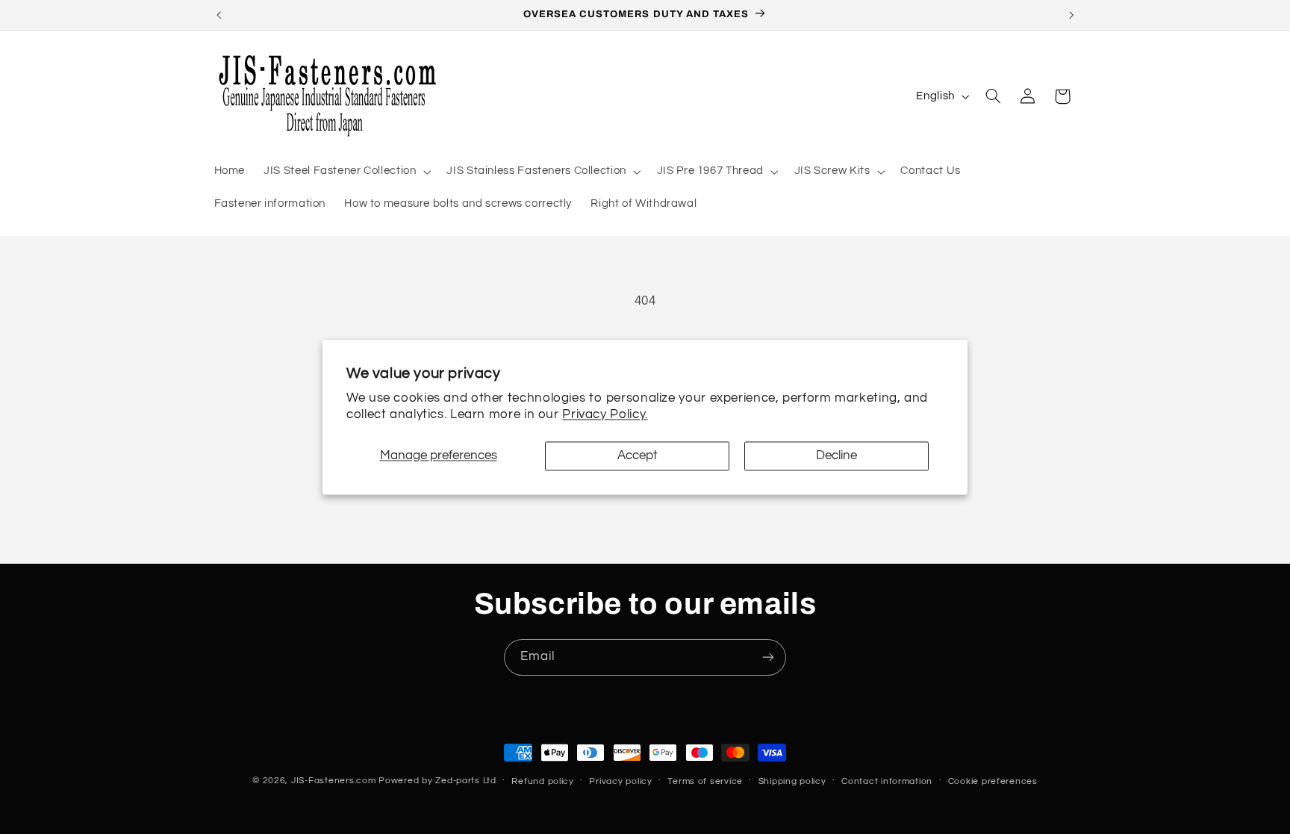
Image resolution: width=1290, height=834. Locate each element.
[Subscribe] (768, 657)
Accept (637, 456)
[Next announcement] (1071, 15)
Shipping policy (792, 781)
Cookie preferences (993, 781)
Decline (836, 456)
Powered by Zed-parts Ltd (437, 781)
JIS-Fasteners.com (333, 781)
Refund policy (542, 781)
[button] (346, 171)
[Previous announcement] (218, 15)
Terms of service (705, 781)
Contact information (886, 781)
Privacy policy (620, 781)
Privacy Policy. (604, 414)
